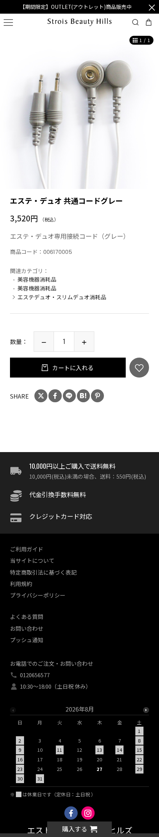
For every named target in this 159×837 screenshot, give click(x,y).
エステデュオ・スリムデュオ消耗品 (61, 297)
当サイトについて (32, 560)
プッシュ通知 (26, 640)
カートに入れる (72, 367)
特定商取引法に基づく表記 (43, 572)
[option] (79, 109)
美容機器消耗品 (36, 279)
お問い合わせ (26, 628)
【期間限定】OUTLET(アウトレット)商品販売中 (76, 6)
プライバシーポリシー (37, 595)
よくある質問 (26, 616)
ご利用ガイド (26, 549)
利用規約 (21, 584)
